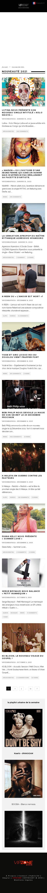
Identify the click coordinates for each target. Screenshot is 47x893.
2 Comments (21, 552)
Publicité (35, 876)
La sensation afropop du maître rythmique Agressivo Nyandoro (23, 237)
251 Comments (15, 373)
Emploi (7, 878)
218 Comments (15, 196)
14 (30, 688)
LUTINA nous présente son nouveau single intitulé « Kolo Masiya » (22, 112)
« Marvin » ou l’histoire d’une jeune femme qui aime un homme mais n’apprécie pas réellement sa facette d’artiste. (22, 174)
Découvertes (8, 131)
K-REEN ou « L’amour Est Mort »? (22, 296)
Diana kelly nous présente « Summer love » (19, 537)
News (5, 196)
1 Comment (21, 257)
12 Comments (23, 316)
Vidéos (12, 316)
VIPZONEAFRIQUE (9, 242)
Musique (14, 612)
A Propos (11, 876)
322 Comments (22, 131)
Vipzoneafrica (9, 119)
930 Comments (16, 436)
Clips (5, 316)
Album (5, 612)
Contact (23, 876)
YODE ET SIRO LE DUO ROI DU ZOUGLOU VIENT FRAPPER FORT (20, 356)
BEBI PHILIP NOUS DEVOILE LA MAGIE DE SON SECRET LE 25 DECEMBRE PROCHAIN (23, 414)
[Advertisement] (23, 37)
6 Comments (32, 612)
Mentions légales (23, 880)
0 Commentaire (23, 677)
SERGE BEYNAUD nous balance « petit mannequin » (21, 592)
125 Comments (23, 497)
